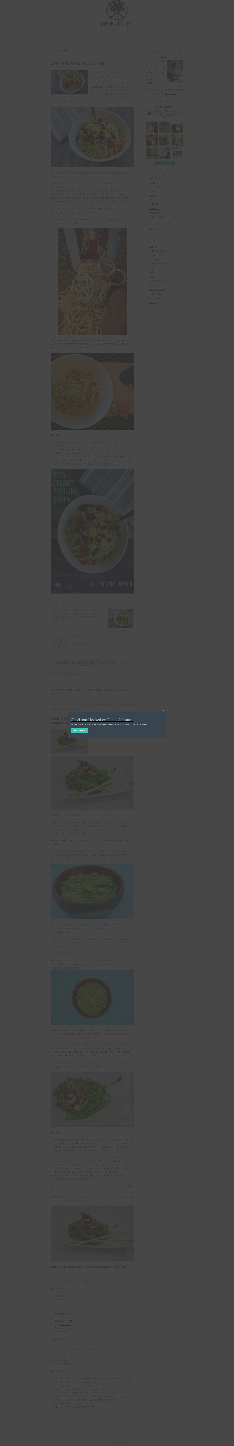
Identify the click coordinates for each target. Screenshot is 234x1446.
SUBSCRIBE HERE (79, 730)
